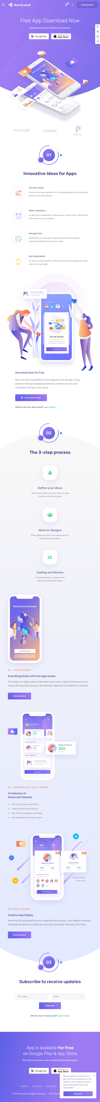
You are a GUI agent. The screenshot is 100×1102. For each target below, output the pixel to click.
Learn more (49, 407)
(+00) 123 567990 (56, 1094)
